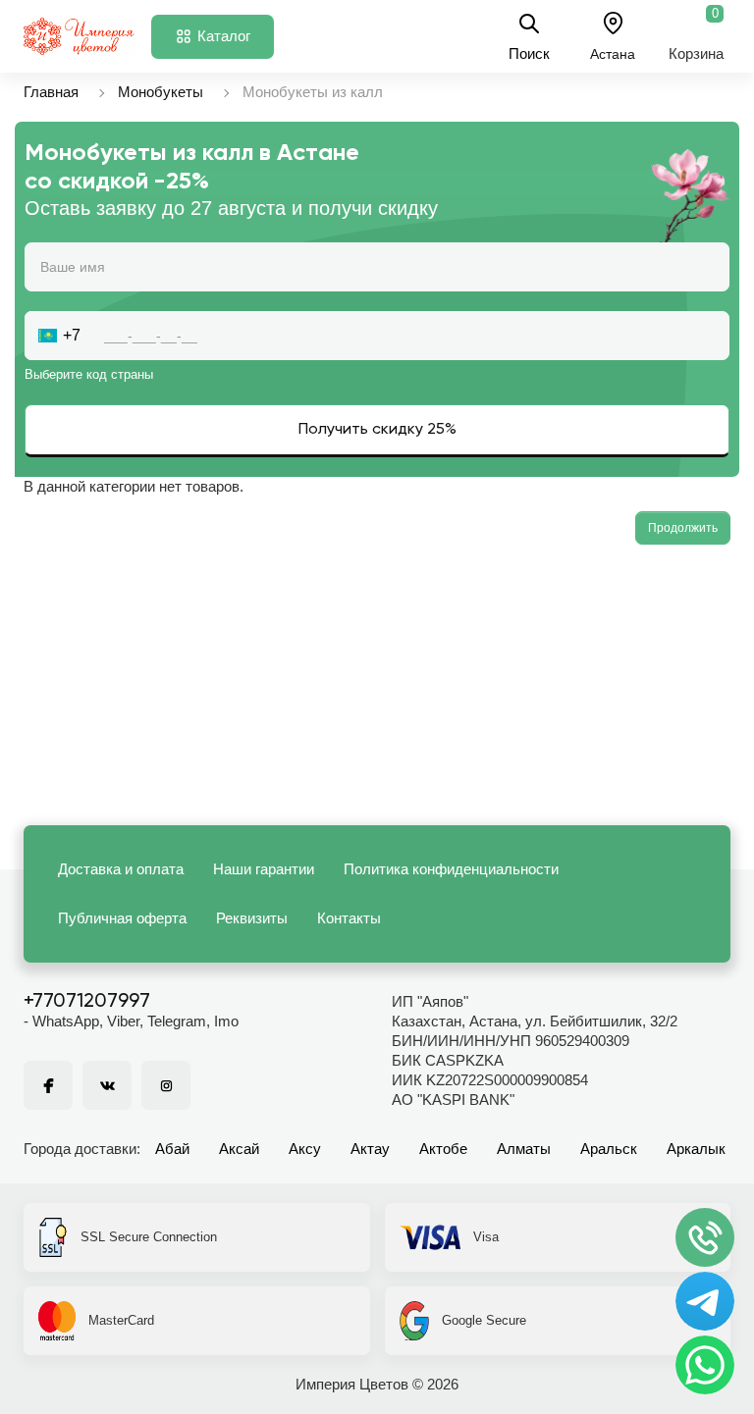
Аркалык (696, 1148)
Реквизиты (252, 918)
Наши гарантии (263, 869)
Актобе (443, 1148)
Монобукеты (160, 91)
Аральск (608, 1148)
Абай (172, 1148)
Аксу (305, 1148)
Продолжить (683, 528)
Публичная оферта (122, 918)
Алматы (524, 1148)
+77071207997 (87, 1002)
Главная (51, 91)
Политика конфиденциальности (451, 869)
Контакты (349, 918)
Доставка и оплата (121, 869)
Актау (370, 1148)
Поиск (529, 53)
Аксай (239, 1148)
